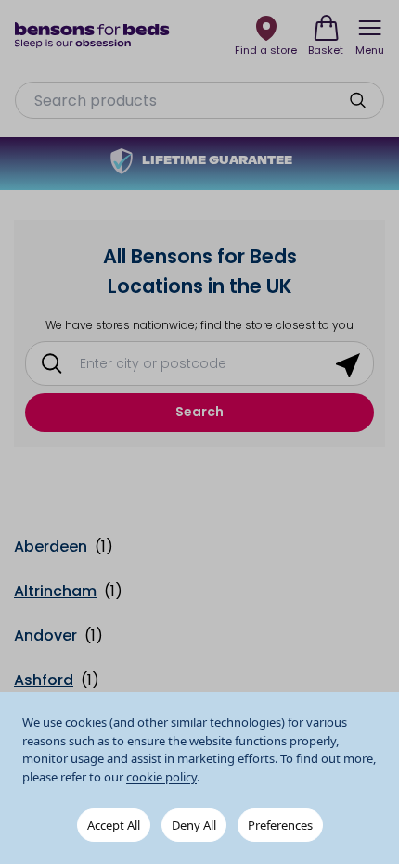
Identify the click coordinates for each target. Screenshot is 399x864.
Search (199, 411)
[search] (357, 100)
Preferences (280, 825)
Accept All (113, 825)
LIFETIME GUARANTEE (217, 161)
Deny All (194, 825)
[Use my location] (348, 363)
